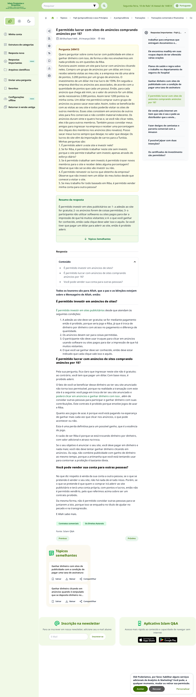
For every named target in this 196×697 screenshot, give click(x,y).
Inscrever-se (97, 636)
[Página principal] (52, 18)
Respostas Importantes (21, 61)
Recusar (157, 688)
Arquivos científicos (19, 69)
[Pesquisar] (104, 5)
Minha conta (15, 34)
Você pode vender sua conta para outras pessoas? (93, 282)
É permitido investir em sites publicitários (80, 310)
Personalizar (183, 688)
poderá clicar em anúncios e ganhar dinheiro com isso (88, 396)
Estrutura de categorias (21, 44)
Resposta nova (16, 53)
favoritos (13, 88)
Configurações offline (21, 99)
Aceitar (140, 688)
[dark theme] (28, 21)
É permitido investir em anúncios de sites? (88, 268)
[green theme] (10, 21)
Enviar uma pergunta (20, 80)
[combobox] (68, 5)
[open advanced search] (94, 6)
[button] (49, 31)
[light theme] (19, 21)
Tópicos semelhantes (99, 238)
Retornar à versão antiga (22, 107)
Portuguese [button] (185, 5)
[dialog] (162, 684)
